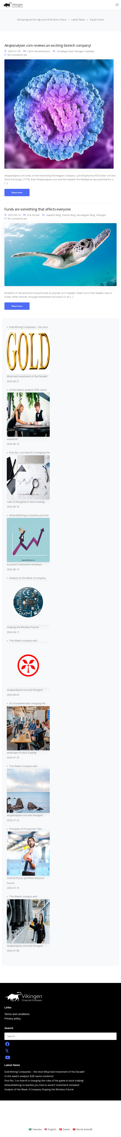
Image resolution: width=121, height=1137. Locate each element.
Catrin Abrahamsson (38, 51)
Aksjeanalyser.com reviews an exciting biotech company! (47, 45)
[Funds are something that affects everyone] (60, 255)
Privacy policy (12, 1018)
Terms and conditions (17, 1014)
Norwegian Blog (86, 215)
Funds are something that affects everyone (37, 209)
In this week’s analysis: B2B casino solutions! (28, 1076)
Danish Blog (69, 215)
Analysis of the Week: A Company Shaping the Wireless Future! (38, 1089)
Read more (17, 192)
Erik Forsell (33, 215)
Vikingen (79, 51)
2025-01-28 (14, 51)
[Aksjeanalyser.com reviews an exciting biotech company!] (59, 115)
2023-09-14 (14, 215)
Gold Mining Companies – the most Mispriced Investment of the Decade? (44, 1071)
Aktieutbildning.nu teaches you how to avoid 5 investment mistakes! (41, 1085)
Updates (89, 51)
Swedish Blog (53, 215)
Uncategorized (65, 51)
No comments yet (17, 54)
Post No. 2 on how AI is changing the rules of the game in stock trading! (44, 1080)
